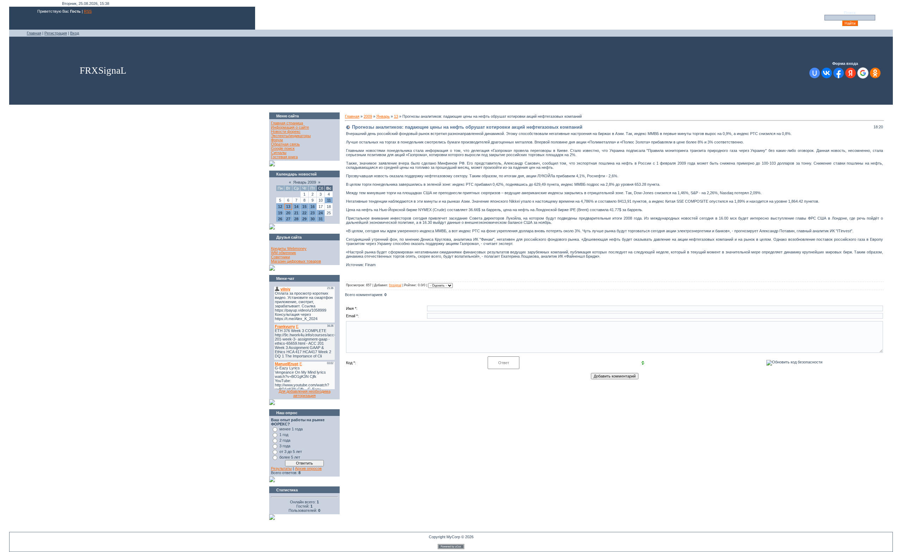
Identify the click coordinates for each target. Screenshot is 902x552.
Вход (74, 33)
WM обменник (283, 253)
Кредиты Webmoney (289, 248)
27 (288, 219)
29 (304, 219)
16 (312, 206)
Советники (280, 257)
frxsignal (395, 285)
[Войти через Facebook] (838, 73)
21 (296, 213)
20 (288, 213)
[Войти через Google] (863, 73)
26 (280, 219)
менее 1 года (291, 429)
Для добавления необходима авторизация (304, 393)
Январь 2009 (304, 182)
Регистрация (55, 33)
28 (296, 219)
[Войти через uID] (814, 73)
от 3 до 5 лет (290, 451)
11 (329, 200)
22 (304, 213)
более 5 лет (289, 457)
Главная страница (287, 123)
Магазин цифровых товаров (296, 261)
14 (296, 206)
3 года (284, 446)
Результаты (281, 468)
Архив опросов (308, 468)
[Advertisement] (141, 128)
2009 (368, 116)
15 (304, 206)
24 (321, 213)
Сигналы (278, 153)
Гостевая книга (284, 157)
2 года (284, 440)
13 (288, 206)
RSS (88, 11)
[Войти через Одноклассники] (875, 73)
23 (312, 213)
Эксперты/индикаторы (291, 136)
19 (280, 213)
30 (312, 219)
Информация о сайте (290, 127)
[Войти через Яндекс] (850, 73)
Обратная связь (285, 144)
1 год (283, 435)
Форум (277, 140)
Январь (383, 116)
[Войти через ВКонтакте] (826, 73)
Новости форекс (286, 131)
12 (280, 206)
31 (321, 219)
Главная (34, 33)
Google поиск (283, 148)
